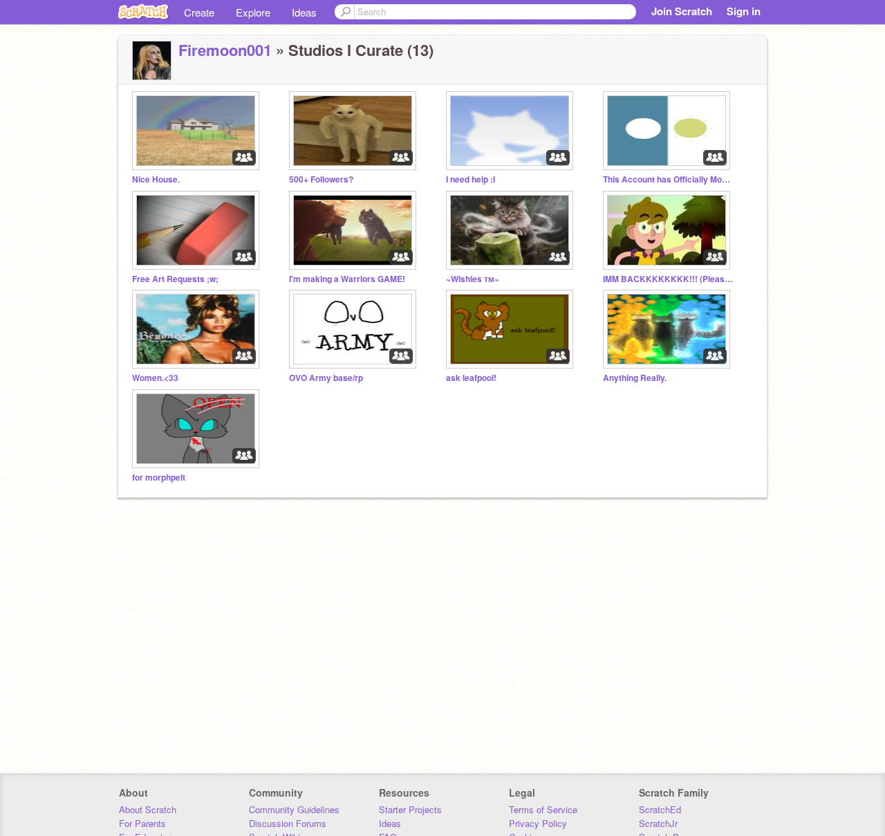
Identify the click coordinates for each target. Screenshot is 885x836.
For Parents (142, 823)
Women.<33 (155, 378)
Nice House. (156, 179)
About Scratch (147, 809)
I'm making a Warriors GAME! (347, 279)
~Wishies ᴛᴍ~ (472, 279)
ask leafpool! (471, 378)
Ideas (304, 12)
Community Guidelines (294, 809)
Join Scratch (681, 11)
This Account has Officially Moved (668, 179)
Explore (253, 12)
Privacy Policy (538, 823)
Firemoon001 (225, 50)
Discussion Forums (287, 823)
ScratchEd (660, 809)
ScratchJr (658, 823)
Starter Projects (410, 809)
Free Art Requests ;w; (175, 279)
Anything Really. (635, 378)
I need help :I (470, 179)
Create (199, 12)
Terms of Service (543, 809)
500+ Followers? (321, 179)
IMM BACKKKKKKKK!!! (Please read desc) (668, 279)
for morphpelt (158, 477)
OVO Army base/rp (326, 378)
